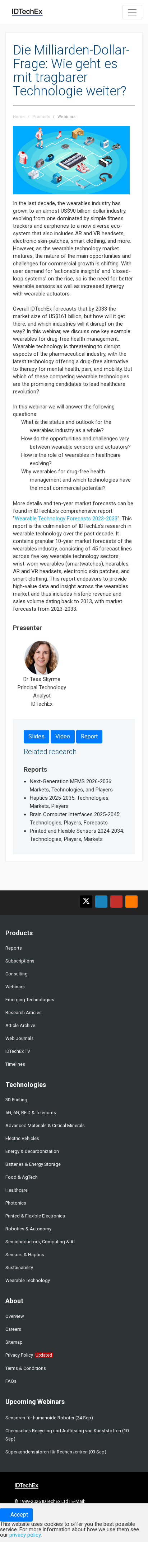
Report (89, 736)
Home (19, 116)
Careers (13, 1329)
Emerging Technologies (29, 999)
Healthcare (16, 1190)
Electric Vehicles (22, 1138)
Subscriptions (19, 961)
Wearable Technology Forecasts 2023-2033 (66, 518)
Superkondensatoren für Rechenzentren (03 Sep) (55, 1452)
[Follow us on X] (86, 901)
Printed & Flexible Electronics (35, 1216)
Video (62, 736)
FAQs (11, 1381)
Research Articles (23, 1012)
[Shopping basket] (113, 11)
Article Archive (20, 1025)
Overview (14, 1316)
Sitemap (14, 1342)
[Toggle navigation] (132, 12)
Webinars (66, 116)
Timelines (15, 1064)
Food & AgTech (21, 1177)
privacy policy (25, 1535)
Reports (13, 948)
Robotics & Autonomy (28, 1228)
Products (41, 116)
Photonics (15, 1203)
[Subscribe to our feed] (131, 901)
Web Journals (19, 1038)
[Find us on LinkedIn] (101, 901)
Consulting (16, 973)
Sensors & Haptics (24, 1254)
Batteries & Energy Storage (33, 1164)
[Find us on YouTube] (116, 901)
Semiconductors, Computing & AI (40, 1241)
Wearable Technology (27, 1280)
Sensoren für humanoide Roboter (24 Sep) (49, 1417)
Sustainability (19, 1267)
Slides (36, 736)
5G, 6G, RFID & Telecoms (30, 1112)
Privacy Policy (19, 1355)
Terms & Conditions (25, 1368)
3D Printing (16, 1099)
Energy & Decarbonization (32, 1151)
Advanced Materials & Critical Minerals (45, 1125)
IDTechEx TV (17, 1051)
